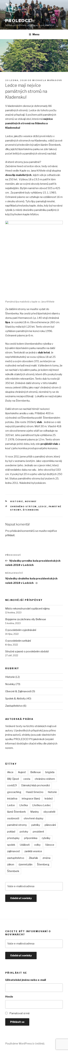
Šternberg (43, 864)
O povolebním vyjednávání (20, 630)
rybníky (46, 838)
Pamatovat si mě (19, 1013)
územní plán (25, 864)
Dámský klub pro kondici (35, 785)
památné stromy (17, 825)
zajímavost (13, 851)
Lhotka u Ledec (41, 805)
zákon (10, 864)
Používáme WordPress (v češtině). (25, 1043)
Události (25, 844)
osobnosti (13, 818)
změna (46, 858)
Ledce (42, 506)
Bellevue (35, 772)
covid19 (12, 785)
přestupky (13, 838)
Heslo (9, 996)
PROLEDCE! (19, 20)
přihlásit (10, 535)
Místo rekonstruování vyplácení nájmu (27, 608)
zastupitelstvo (15, 858)
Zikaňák (33, 858)
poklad (11, 831)
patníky (35, 825)
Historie (16, 501)
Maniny (34, 811)
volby (37, 844)
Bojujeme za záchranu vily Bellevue (25, 619)
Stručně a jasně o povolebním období (27, 651)
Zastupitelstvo (14, 705)
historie (52, 792)
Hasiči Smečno (34, 792)
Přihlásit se (17, 1021)
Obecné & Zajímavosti (18, 691)
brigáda (49, 772)
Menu (35, 34)
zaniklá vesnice (33, 851)
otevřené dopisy (33, 818)
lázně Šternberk (16, 811)
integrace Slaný (31, 798)
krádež (49, 798)
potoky (24, 831)
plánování (50, 825)
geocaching (14, 792)
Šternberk (31, 510)
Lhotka (23, 805)
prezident (38, 831)
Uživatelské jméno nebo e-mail (25, 980)
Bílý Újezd (13, 778)
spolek (11, 844)
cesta (26, 778)
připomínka (30, 838)
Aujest (22, 772)
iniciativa (12, 798)
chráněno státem (23, 506)
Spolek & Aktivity (15, 698)
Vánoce (49, 844)
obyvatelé (49, 811)
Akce (10, 772)
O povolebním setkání (18, 640)
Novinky (31, 501)
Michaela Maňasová (47, 80)
